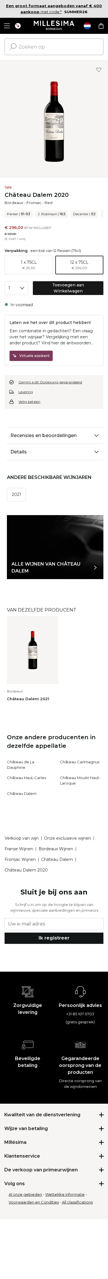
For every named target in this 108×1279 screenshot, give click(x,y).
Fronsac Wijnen (20, 859)
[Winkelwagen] (101, 25)
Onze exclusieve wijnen (67, 838)
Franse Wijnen (19, 848)
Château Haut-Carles (26, 777)
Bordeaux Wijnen (56, 848)
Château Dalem (22, 793)
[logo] (54, 26)
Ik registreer (54, 938)
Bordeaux (14, 202)
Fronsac (33, 202)
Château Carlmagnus (79, 762)
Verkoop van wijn (22, 838)
